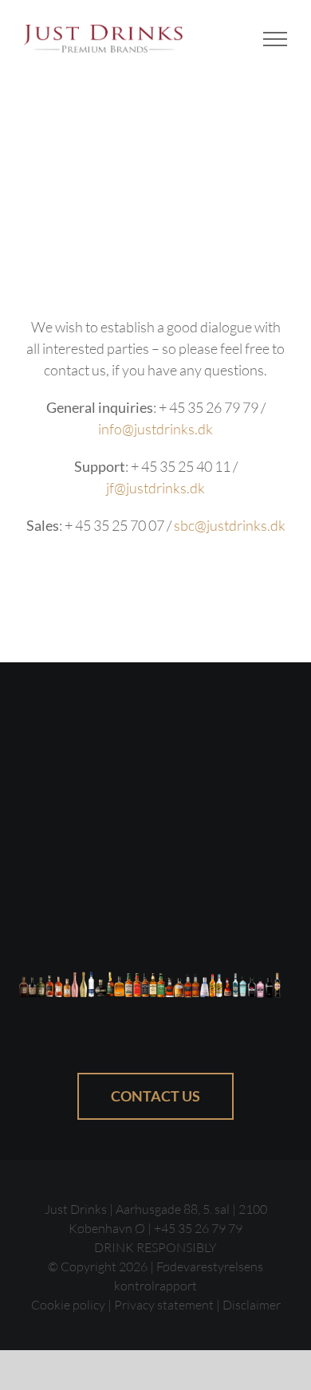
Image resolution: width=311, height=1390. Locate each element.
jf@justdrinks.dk (155, 488)
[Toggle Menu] (275, 39)
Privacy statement (164, 1305)
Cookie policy (68, 1305)
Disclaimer (251, 1305)
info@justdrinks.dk (155, 429)
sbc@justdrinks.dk (229, 525)
